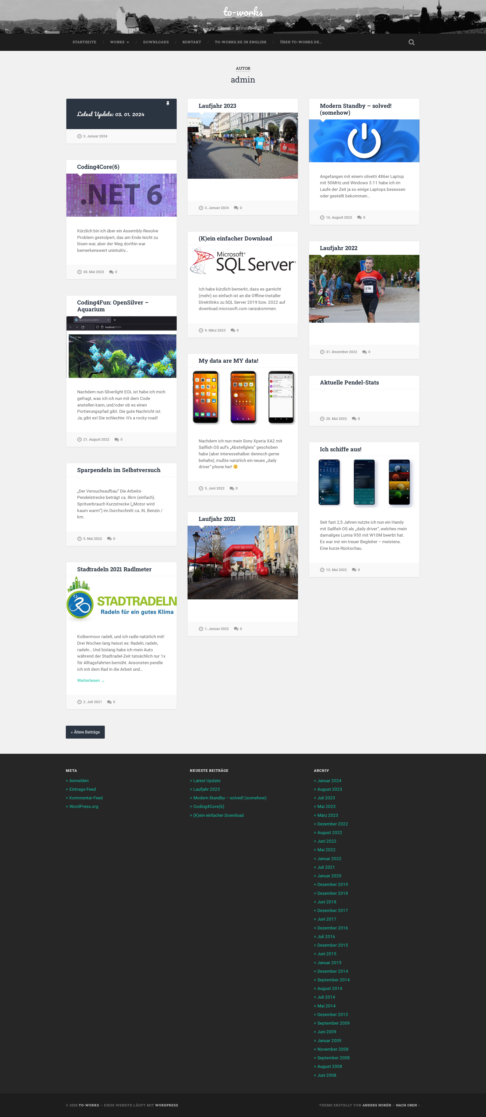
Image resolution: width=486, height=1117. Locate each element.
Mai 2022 (326, 849)
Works (117, 42)
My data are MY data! (228, 360)
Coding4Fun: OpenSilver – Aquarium (113, 305)
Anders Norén (376, 1105)
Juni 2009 (326, 1031)
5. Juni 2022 (215, 488)
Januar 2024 (329, 780)
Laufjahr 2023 (217, 105)
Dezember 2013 (332, 1014)
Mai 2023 (326, 806)
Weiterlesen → (91, 680)
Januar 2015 (329, 962)
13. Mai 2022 (336, 570)
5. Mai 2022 (92, 539)
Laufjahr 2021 (217, 518)
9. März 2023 (215, 330)
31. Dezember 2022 (341, 352)
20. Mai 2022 (336, 419)
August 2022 (329, 832)
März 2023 (327, 815)
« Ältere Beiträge (85, 732)
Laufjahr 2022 (338, 248)
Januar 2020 (329, 875)
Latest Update (206, 780)
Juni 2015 (326, 953)
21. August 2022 (96, 439)
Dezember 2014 (332, 971)
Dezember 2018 (332, 893)
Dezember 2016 (332, 927)
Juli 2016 (326, 936)
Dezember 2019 (332, 884)
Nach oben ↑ (408, 1105)
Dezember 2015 (332, 945)
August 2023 (329, 789)
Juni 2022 (326, 841)
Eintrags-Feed (82, 789)
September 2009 (333, 1023)
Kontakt (192, 42)
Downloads (156, 42)
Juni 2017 (326, 919)
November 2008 (333, 1049)
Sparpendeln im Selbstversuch (118, 470)
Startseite (84, 42)
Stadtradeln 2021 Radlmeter (114, 569)
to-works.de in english (241, 42)
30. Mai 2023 (93, 272)
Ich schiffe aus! (340, 449)
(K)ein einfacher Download (235, 238)
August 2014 (329, 988)
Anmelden (79, 780)
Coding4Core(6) (98, 166)
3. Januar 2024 (95, 136)
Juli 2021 (326, 867)
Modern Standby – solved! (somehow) (356, 109)
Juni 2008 (326, 1075)
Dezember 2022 (332, 823)
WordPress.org (83, 806)
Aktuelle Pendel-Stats (349, 382)
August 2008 (329, 1066)
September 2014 (333, 979)
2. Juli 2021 (92, 702)
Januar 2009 (329, 1040)
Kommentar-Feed (86, 797)
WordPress (166, 1105)
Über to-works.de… (301, 42)
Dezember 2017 (332, 910)
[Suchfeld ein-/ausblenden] (411, 42)
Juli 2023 (326, 797)
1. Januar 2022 (217, 629)
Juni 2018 (326, 901)
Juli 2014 (326, 997)
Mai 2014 (326, 1005)
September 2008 (333, 1057)
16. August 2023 (339, 217)
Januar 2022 (329, 858)
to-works (243, 12)
